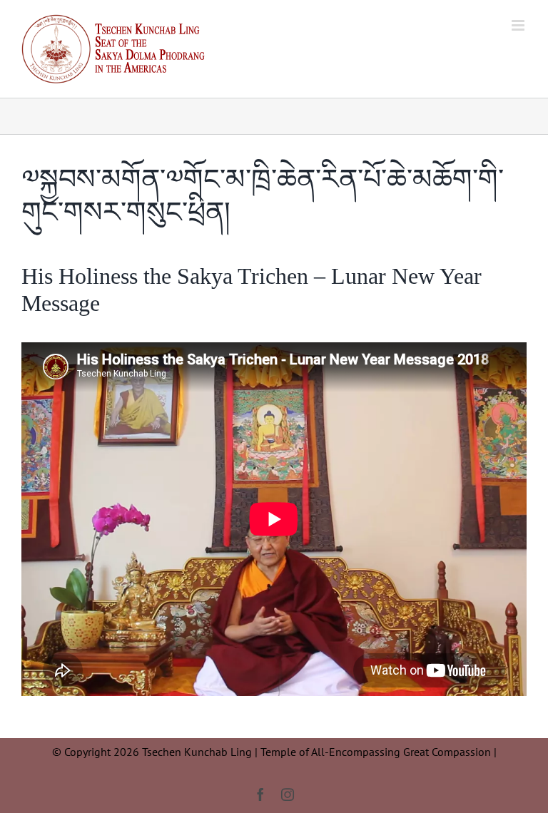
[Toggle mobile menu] (519, 25)
